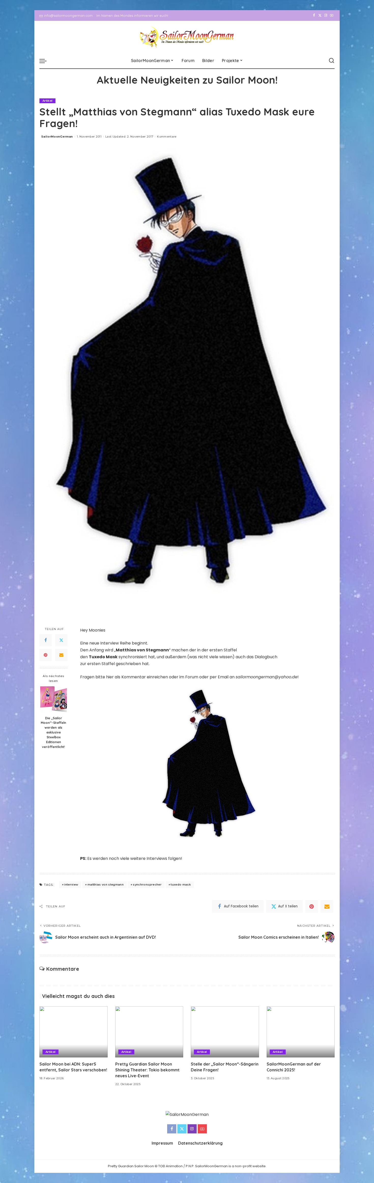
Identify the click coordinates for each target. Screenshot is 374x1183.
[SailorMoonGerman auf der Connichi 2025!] (301, 1031)
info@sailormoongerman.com (68, 15)
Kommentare (166, 136)
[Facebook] (314, 15)
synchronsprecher (147, 884)
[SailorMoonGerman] (187, 37)
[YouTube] (332, 15)
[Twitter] (320, 15)
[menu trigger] (45, 60)
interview (71, 884)
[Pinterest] (45, 655)
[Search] (331, 60)
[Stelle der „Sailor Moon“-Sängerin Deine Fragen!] (225, 1031)
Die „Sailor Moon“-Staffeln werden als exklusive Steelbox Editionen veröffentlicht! (53, 732)
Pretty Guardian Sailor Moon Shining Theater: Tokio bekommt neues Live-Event (147, 1069)
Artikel (47, 100)
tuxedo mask (181, 884)
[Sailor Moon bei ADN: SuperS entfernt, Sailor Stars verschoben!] (73, 1031)
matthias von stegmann (106, 884)
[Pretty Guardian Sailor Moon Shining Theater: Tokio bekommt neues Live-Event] (149, 1031)
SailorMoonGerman (57, 136)
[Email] (61, 655)
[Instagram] (326, 15)
